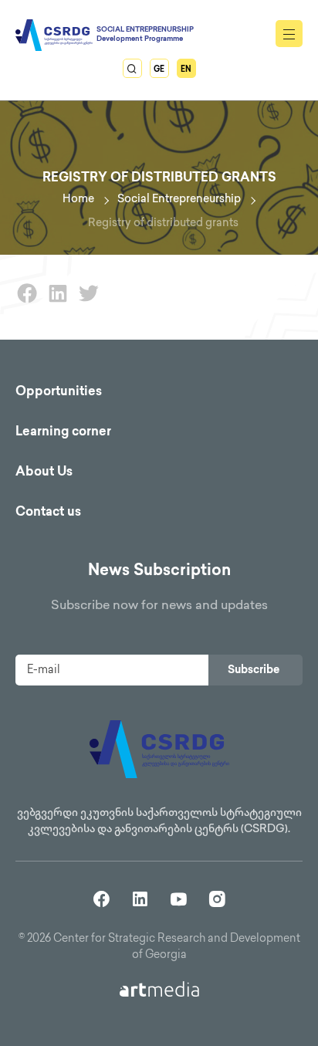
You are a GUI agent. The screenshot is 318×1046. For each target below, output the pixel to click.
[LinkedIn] (57, 302)
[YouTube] (178, 898)
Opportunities (58, 392)
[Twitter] (88, 302)
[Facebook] (27, 302)
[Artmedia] (159, 989)
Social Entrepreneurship (179, 199)
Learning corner (63, 432)
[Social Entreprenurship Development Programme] (54, 35)
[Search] (132, 68)
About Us (44, 472)
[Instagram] (217, 898)
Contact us (48, 513)
